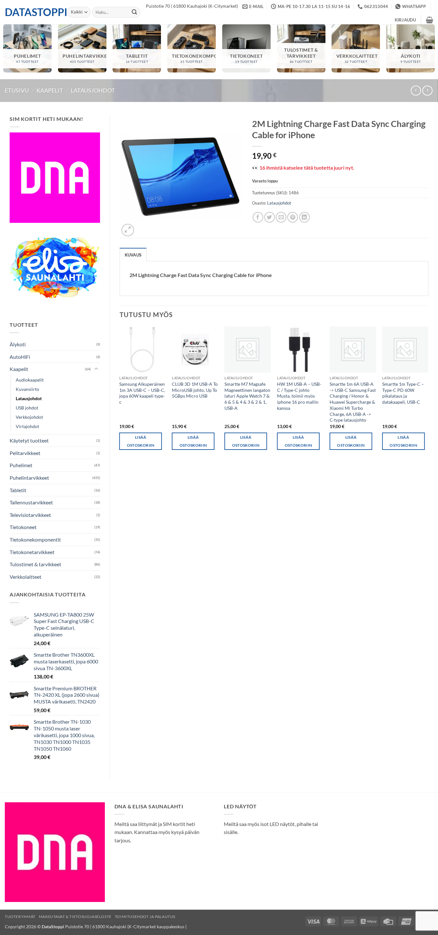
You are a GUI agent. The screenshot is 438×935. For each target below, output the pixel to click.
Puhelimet (21, 465)
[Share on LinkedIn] (304, 217)
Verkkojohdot (29, 417)
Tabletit (18, 490)
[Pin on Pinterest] (292, 217)
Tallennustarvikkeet (31, 502)
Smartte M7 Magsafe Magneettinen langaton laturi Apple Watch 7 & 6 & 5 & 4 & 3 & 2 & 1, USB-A (247, 396)
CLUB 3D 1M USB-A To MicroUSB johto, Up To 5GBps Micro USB (195, 390)
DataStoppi (31, 12)
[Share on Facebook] (258, 217)
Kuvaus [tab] (133, 254)
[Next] (428, 394)
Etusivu (17, 90)
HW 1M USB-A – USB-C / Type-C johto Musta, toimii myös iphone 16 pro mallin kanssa (299, 396)
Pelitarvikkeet (25, 453)
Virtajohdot (27, 426)
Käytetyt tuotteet (29, 440)
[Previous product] (427, 91)
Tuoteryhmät (20, 916)
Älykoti (18, 344)
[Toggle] (96, 369)
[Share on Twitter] (269, 217)
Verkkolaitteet (25, 577)
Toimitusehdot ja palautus (145, 916)
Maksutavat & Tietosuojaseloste (75, 916)
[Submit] (134, 12)
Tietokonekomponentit (35, 539)
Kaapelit (50, 90)
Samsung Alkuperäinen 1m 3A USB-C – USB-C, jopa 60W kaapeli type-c (142, 393)
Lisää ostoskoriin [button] (141, 441)
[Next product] (416, 91)
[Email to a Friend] (281, 217)
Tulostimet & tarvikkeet (35, 564)
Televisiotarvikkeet (30, 515)
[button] (405, 19)
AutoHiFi (20, 357)
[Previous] (120, 394)
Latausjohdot (93, 90)
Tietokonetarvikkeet (32, 552)
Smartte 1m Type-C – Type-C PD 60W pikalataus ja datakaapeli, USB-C (403, 393)
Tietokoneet (23, 527)
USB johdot (27, 407)
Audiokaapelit (30, 380)
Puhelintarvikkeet (29, 478)
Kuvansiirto (27, 389)
